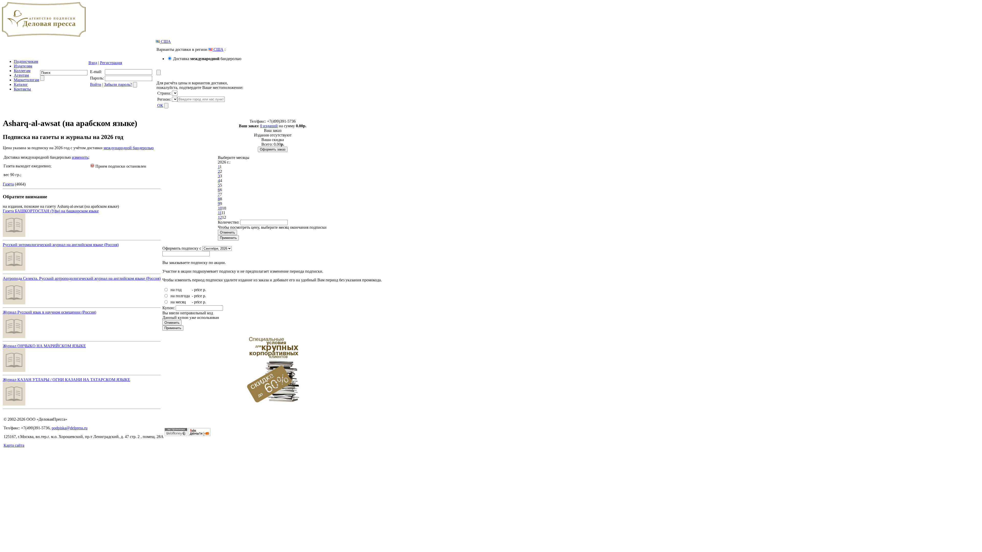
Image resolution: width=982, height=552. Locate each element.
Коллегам (22, 70)
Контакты (22, 89)
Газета (8, 184)
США (165, 41)
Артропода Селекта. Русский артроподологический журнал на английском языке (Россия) (82, 278)
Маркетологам (26, 80)
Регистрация (111, 63)
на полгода (180, 296)
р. (204, 290)
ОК (160, 105)
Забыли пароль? (118, 84)
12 (220, 217)
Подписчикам (26, 61)
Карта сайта (14, 445)
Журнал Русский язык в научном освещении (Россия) (49, 312)
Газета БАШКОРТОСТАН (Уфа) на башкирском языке (51, 211)
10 (220, 208)
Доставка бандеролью (207, 58)
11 (219, 213)
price (198, 290)
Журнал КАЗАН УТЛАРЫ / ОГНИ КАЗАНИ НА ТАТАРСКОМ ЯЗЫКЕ (66, 379)
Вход (92, 63)
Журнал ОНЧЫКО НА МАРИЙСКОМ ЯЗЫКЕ (44, 346)
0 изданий (269, 126)
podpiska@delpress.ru (69, 428)
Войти (95, 84)
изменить (80, 157)
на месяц (178, 302)
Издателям (23, 66)
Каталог (21, 84)
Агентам (21, 75)
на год (176, 290)
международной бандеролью (129, 148)
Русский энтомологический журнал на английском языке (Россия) (61, 245)
